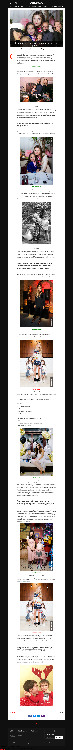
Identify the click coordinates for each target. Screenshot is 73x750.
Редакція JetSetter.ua (34, 731)
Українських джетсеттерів (22, 731)
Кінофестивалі (12, 736)
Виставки (11, 735)
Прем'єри (11, 731)
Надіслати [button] (2, 749)
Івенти (11, 730)
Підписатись (60, 737)
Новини (20, 730)
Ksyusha (13, 712)
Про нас (32, 730)
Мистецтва (20, 735)
